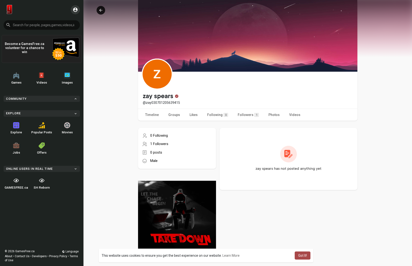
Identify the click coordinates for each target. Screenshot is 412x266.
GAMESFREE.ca (16, 187)
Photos (274, 115)
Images (67, 82)
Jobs (16, 152)
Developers (39, 256)
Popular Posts (41, 132)
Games (16, 82)
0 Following (159, 135)
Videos (41, 82)
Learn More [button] (231, 255)
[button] (42, 25)
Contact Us (22, 256)
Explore (16, 132)
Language (72, 251)
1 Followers (159, 144)
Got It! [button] (302, 255)
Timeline (152, 115)
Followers (248, 115)
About (8, 256)
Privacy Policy (58, 256)
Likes (194, 115)
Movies (67, 132)
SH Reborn (42, 187)
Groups (174, 115)
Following (217, 115)
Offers (41, 152)
